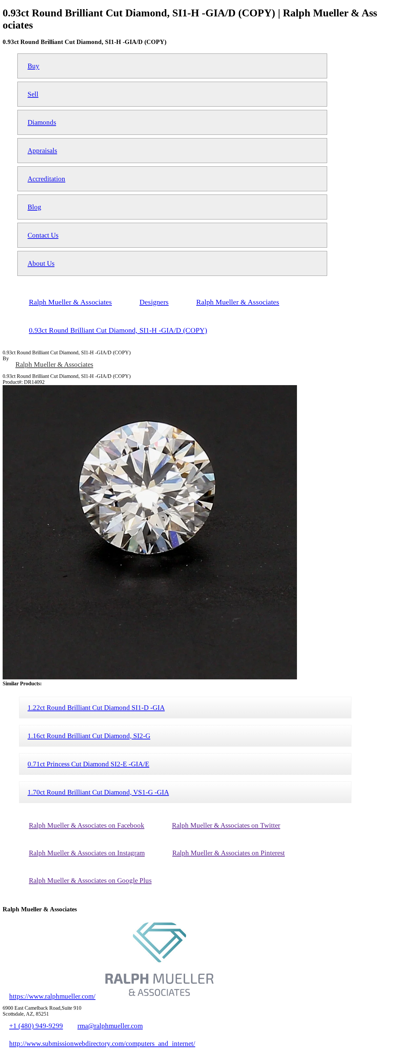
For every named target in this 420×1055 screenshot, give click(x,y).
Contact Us (43, 235)
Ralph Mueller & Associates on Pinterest (228, 853)
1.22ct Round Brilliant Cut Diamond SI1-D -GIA (96, 707)
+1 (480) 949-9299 (36, 1025)
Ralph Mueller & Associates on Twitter (226, 825)
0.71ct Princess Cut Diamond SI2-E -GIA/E (88, 764)
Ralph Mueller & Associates (54, 364)
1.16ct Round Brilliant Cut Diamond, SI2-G (89, 735)
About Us (41, 263)
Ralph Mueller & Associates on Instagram (87, 853)
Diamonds (42, 122)
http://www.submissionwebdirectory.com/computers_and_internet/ (102, 1043)
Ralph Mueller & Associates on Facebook (86, 825)
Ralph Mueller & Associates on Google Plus (90, 880)
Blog (34, 207)
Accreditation (46, 178)
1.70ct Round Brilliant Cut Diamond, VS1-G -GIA (98, 792)
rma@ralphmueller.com (110, 1025)
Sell (33, 94)
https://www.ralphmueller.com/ (52, 996)
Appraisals (42, 150)
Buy (33, 66)
